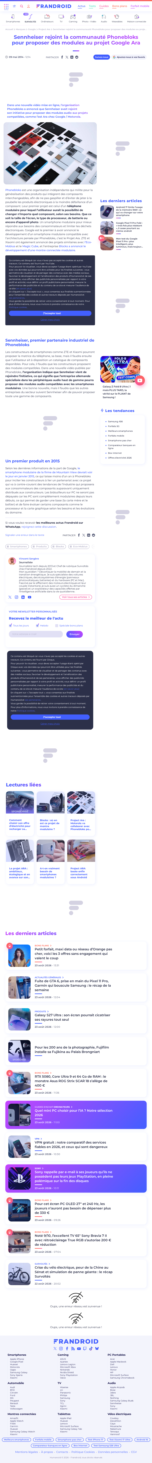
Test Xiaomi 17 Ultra (119, 1439)
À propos (47, 1452)
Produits (41, 546)
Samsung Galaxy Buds (121, 1400)
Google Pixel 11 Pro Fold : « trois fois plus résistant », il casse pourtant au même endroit (129, 227)
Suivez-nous (101, 57)
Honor (113, 1369)
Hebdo (43, 625)
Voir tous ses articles (74, 597)
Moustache (116, 1426)
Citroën (14, 1392)
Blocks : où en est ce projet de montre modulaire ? (49, 825)
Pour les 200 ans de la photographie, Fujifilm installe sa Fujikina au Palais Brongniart (72, 1049)
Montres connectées (22, 1414)
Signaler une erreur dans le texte (24, 535)
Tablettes (64, 1414)
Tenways (114, 1431)
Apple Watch (16, 1421)
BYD (12, 1390)
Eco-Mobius (80, 546)
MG (12, 1398)
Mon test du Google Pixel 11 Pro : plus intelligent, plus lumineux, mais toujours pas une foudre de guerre (129, 245)
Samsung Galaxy (18, 1372)
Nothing (114, 1398)
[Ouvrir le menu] (6, 6)
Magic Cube (30, 246)
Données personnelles (113, 1452)
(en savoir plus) (24, 288)
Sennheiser (116, 1403)
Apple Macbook (118, 1361)
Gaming (63, 1355)
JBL (112, 1395)
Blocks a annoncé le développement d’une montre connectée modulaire (45, 248)
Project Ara (44, 29)
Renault (14, 1403)
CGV (134, 1452)
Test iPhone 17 (95, 1439)
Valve (63, 1377)
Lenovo (114, 1367)
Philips (63, 1395)
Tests (92, 6)
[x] (10, 597)
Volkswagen (16, 1408)
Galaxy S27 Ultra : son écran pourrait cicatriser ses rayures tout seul (72, 1017)
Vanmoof (115, 1434)
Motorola (15, 1367)
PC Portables (117, 1355)
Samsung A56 (115, 421)
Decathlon (115, 1421)
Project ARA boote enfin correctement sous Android (79, 873)
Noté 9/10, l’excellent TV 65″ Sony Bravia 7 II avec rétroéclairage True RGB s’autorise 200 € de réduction (73, 1240)
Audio (112, 1383)
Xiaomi (13, 1377)
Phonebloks (13, 190)
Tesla (12, 1406)
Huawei (14, 1364)
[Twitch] (85, 1348)
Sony (62, 1400)
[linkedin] (23, 597)
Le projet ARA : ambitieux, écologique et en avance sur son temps (19, 873)
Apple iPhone (17, 1359)
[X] (55, 1348)
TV (59, 1383)
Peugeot (14, 1400)
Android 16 (142, 1439)
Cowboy (114, 1418)
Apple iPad (65, 1418)
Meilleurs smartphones (120, 431)
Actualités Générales (48, 977)
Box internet (115, 453)
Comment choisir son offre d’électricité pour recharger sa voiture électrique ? (19, 825)
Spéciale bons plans (71, 625)
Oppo (13, 1369)
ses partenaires (16, 298)
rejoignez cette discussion (39, 526)
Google (32, 29)
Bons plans (119, 6)
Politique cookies (18, 307)
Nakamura (115, 1429)
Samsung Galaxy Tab (71, 1429)
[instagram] (16, 597)
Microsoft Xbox (68, 1367)
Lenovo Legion (67, 1364)
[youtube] (29, 597)
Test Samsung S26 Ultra (106, 1445)
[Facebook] (67, 1348)
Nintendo (65, 1369)
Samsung (65, 1398)
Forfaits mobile (116, 435)
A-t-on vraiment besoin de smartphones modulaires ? (50, 873)
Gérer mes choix (50, 319)
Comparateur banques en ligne (50, 1445)
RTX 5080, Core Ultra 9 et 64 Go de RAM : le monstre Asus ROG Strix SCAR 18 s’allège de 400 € (71, 1081)
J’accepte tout (52, 313)
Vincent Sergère (29, 558)
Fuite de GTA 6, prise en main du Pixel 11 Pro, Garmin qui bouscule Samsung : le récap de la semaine (73, 985)
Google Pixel (16, 1361)
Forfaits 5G (113, 426)
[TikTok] (91, 1348)
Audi (12, 1387)
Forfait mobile (140, 6)
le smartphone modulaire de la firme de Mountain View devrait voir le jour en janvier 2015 (48, 472)
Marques (20, 29)
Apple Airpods (117, 1387)
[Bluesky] (97, 1348)
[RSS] (73, 1348)
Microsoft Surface (119, 1375)
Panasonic (65, 1392)
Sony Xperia (16, 1375)
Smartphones (18, 546)
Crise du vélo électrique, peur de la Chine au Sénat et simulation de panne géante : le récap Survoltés (74, 1271)
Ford (12, 1395)
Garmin (14, 1426)
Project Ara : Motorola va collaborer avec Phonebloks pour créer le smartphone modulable (81, 825)
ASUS (63, 1359)
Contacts (62, 1452)
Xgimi (63, 1406)
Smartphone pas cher (120, 440)
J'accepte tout (52, 717)
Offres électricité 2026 (120, 457)
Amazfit (14, 1418)
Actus (81, 6)
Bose (112, 1390)
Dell (112, 1364)
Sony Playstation (69, 1375)
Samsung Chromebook (122, 1377)
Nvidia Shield (67, 1372)
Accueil (9, 29)
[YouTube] (79, 1348)
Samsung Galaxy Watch (22, 1431)
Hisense (64, 1387)
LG (61, 1390)
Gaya (112, 1423)
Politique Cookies (83, 1452)
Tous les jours (20, 625)
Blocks (60, 546)
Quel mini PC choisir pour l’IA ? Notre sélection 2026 (74, 1113)
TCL (62, 1403)
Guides (104, 6)
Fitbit (13, 1423)
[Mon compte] (28, 6)
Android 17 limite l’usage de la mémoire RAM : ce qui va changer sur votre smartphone (129, 211)
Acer (112, 1359)
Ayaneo (64, 1361)
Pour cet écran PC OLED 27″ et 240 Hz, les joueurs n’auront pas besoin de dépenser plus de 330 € (73, 1208)
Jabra (113, 1392)
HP (111, 1372)
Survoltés (41, 1264)
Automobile (16, 1383)
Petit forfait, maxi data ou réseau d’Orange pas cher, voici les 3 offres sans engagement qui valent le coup (73, 953)
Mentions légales (26, 1452)
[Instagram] (61, 1348)
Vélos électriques (119, 1414)
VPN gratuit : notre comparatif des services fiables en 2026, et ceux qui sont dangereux (71, 1144)
